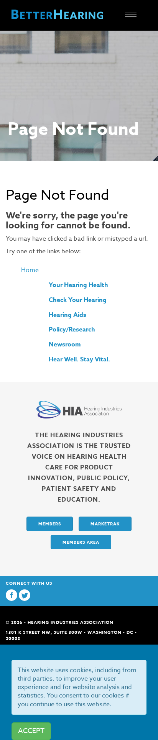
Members (49, 524)
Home (30, 270)
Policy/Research (72, 329)
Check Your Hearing (78, 300)
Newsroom (65, 344)
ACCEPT (31, 731)
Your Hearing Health (78, 285)
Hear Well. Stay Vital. (79, 359)
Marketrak (105, 524)
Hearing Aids (67, 315)
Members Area (81, 542)
